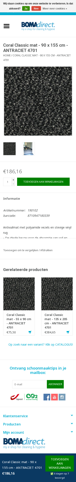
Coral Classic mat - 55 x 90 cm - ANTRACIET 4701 (19, 321)
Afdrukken (46, 250)
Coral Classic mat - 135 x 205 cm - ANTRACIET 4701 (57, 321)
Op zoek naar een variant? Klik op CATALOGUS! (40, 344)
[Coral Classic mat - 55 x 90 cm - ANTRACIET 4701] (19, 293)
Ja (25, 8)
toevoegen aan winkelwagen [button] (60, 463)
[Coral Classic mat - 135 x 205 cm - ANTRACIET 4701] (57, 293)
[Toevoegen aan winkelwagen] (29, 332)
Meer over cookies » (55, 8)
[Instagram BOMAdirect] (62, 397)
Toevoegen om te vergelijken (21, 250)
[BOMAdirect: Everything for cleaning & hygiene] (44, 26)
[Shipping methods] (24, 397)
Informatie (11, 199)
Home (7, 55)
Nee (36, 8)
